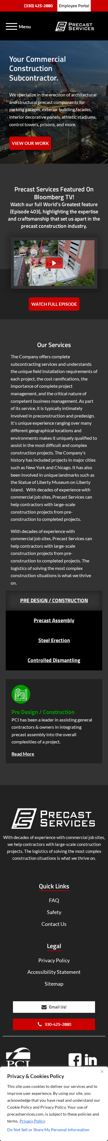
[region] (54, 1104)
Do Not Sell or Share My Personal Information (48, 1129)
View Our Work (30, 143)
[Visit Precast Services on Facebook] (77, 1062)
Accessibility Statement (54, 972)
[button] (35, 6)
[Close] (101, 1071)
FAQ (54, 900)
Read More (23, 753)
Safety (54, 912)
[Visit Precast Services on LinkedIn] (90, 1059)
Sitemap (54, 983)
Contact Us (54, 924)
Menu (25, 26)
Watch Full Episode (54, 304)
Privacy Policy (32, 1120)
